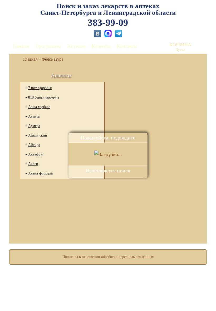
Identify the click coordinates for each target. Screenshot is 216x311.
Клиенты (101, 46)
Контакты (127, 46)
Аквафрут (36, 154)
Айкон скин (37, 135)
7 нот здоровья (40, 88)
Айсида (34, 145)
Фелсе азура (52, 59)
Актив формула (40, 173)
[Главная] (28, 59)
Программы (48, 46)
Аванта (34, 116)
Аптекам (76, 46)
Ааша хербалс (39, 107)
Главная (20, 46)
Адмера (34, 126)
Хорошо (108, 291)
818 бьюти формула (43, 97)
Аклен (33, 164)
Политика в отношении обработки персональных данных (108, 257)
